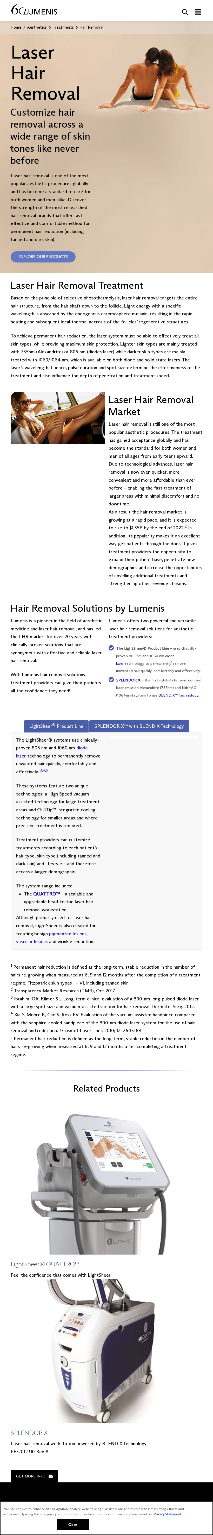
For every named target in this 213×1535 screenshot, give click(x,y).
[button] (185, 12)
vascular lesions (32, 941)
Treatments (63, 27)
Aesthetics (37, 27)
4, (44, 770)
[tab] (56, 726)
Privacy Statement (167, 1514)
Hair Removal (91, 27)
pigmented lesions (67, 934)
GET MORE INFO (30, 1476)
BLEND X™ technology (178, 695)
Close (72, 1524)
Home (16, 27)
